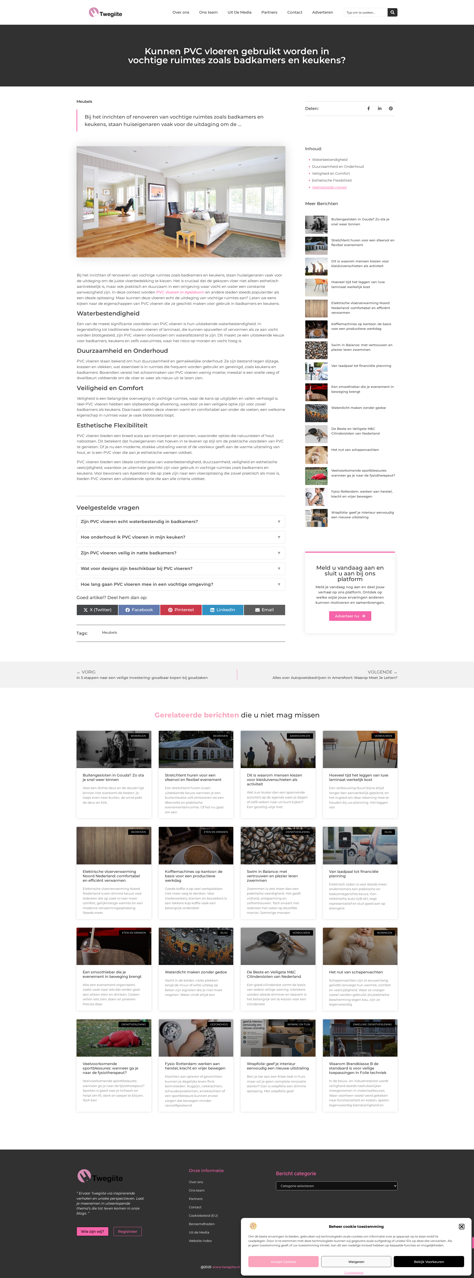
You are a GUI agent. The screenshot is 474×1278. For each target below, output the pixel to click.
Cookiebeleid (353, 1273)
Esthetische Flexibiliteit (332, 180)
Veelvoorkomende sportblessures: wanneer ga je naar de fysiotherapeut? (110, 1068)
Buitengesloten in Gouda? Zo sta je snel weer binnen (113, 777)
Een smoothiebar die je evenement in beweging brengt (112, 974)
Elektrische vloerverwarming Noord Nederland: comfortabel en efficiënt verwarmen (360, 307)
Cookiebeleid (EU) (203, 1215)
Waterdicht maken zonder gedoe (358, 408)
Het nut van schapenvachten (355, 450)
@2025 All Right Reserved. (237, 1267)
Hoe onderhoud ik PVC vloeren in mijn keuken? (181, 537)
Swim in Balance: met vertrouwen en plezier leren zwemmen (272, 876)
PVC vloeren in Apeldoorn (180, 292)
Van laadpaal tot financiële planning (361, 366)
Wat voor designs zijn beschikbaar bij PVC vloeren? (181, 568)
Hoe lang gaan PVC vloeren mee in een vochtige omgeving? (181, 584)
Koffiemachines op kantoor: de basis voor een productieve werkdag (193, 876)
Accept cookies (283, 1262)
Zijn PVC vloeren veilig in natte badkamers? (181, 552)
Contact (294, 12)
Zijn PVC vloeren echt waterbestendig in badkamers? (181, 521)
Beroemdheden (202, 1224)
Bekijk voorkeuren (429, 1262)
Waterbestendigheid (329, 159)
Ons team (208, 12)
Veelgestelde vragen (329, 187)
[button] (461, 1226)
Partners (269, 12)
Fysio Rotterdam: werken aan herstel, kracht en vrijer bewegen (195, 1065)
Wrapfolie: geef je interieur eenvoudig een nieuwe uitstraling (278, 1065)
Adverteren (322, 12)
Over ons (181, 12)
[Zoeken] (392, 12)
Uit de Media (199, 1232)
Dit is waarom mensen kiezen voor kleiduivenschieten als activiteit (274, 779)
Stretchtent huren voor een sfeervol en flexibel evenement (193, 777)
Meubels (84, 101)
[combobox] (366, 12)
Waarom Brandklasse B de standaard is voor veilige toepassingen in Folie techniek (357, 1068)
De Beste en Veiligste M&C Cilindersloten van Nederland (274, 974)
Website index (200, 1241)
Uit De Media (240, 12)
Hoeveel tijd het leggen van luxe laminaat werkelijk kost (358, 777)
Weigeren (356, 1262)
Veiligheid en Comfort (331, 173)
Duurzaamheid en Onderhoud (338, 166)
